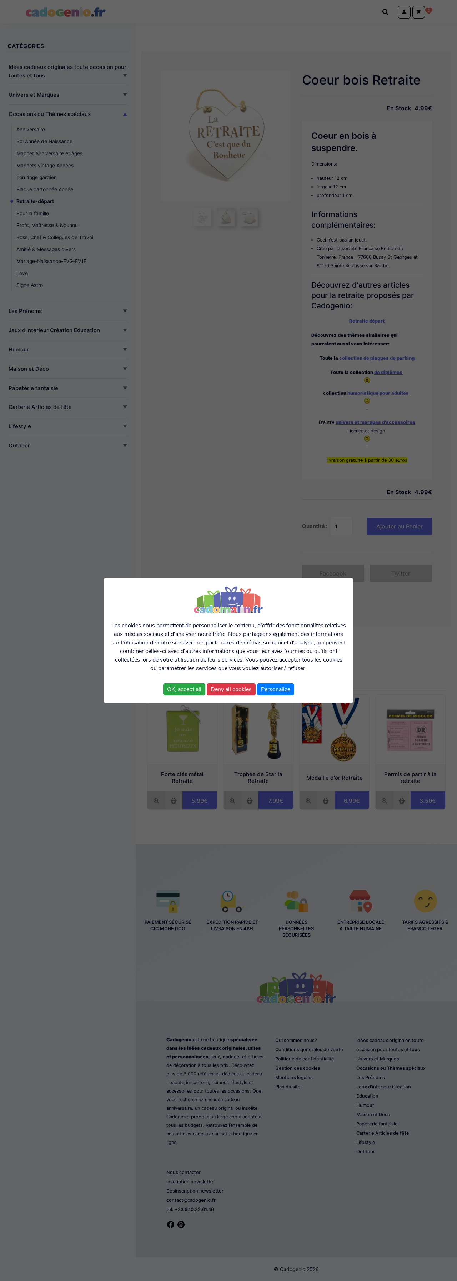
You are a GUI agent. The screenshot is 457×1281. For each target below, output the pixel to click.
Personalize (275, 689)
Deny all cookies (231, 689)
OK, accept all (184, 689)
